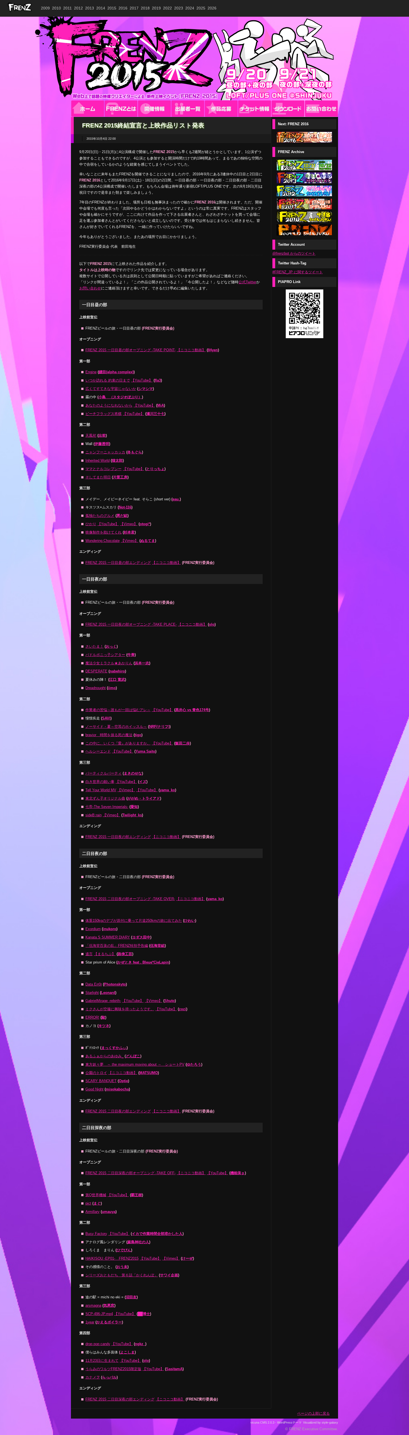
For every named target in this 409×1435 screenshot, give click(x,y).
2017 (134, 8)
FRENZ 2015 (204, 58)
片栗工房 (120, 477)
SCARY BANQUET (101, 1081)
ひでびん (124, 1250)
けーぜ (187, 1258)
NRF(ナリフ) (159, 726)
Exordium (93, 929)
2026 (212, 8)
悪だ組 (122, 515)
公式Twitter (247, 282)
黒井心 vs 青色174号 (192, 710)
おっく (111, 646)
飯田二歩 (182, 743)
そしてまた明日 (98, 477)
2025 (200, 8)
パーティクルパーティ (103, 773)
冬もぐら (134, 452)
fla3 (158, 380)
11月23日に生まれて (102, 1360)
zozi (182, 1009)
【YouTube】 (141, 380)
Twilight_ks (132, 815)
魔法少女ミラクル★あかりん (108, 663)
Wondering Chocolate (102, 541)
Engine (91, 372)
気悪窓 (109, 1305)
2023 (178, 8)
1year (89, 1322)
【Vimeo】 (128, 524)
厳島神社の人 (138, 1242)
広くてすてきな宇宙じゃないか (110, 389)
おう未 (122, 1267)
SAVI (106, 718)
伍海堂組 (157, 945)
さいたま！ (94, 646)
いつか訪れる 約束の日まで (107, 380)
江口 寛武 (117, 679)
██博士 (144, 1314)
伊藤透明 (102, 444)
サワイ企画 (169, 1275)
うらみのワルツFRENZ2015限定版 (113, 1369)
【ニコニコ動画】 (191, 350)
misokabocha (117, 1089)
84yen (213, 350)
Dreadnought (95, 688)
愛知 (134, 807)
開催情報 (154, 108)
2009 (45, 8)
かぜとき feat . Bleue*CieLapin (143, 962)
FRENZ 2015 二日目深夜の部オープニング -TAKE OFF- (130, 1173)
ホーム (87, 108)
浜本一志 (142, 663)
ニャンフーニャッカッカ (105, 452)
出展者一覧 (187, 108)
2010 (56, 8)
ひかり (90, 524)
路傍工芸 (125, 954)
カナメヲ (92, 1377)
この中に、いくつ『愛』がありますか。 (118, 743)
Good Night (94, 1089)
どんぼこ (133, 1056)
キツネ (103, 1026)
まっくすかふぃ (114, 1048)
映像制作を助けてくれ (103, 532)
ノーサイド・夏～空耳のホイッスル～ (116, 726)
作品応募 (221, 108)
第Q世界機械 (95, 1195)
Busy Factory (96, 1234)
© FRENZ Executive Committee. (311, 1429)
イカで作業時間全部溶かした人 (157, 1234)
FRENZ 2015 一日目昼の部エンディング (118, 563)
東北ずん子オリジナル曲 (105, 798)
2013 (89, 8)
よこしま (127, 1352)
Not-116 (125, 507)
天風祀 (90, 435)
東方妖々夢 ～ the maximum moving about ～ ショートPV (134, 1064)
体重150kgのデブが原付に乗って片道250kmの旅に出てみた (133, 920)
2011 (67, 8)
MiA (160, 405)
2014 (100, 8)
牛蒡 (131, 655)
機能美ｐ (237, 1173)
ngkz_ (140, 1344)
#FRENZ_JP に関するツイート (297, 272)
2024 (189, 8)
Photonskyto (115, 984)
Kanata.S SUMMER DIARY (107, 937)
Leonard (108, 993)
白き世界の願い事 (99, 782)
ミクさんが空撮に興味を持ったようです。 (119, 1009)
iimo (112, 688)
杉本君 (129, 532)
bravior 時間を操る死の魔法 (108, 735)
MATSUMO (148, 1073)
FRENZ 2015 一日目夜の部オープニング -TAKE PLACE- (131, 624)
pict (88, 1203)
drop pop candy (97, 1344)
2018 (145, 8)
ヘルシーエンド (98, 751)
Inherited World (97, 460)
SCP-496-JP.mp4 (99, 1314)
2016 (123, 8)
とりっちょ (155, 469)
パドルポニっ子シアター (105, 655)
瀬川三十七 (155, 414)
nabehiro (117, 671)
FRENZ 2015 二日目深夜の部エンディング (119, 1399)
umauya (108, 1212)
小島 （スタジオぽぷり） (120, 397)
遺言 (89, 954)
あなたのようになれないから (108, 405)
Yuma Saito (145, 751)
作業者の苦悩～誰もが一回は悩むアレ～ (118, 710)
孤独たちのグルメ (99, 515)
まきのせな (133, 773)
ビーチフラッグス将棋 (103, 414)
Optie (123, 1081)
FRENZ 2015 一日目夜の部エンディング (118, 837)
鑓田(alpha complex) (116, 372)
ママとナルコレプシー (103, 469)
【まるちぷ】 (104, 954)
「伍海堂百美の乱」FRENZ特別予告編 (116, 945)
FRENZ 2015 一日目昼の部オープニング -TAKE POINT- (130, 350)
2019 (156, 8)
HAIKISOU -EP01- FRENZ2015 (112, 1258)
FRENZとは (121, 108)
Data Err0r (93, 984)
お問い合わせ (321, 108)
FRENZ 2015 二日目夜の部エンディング (118, 1111)
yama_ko (167, 790)
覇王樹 (136, 1195)
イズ (142, 782)
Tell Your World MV (100, 790)
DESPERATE (96, 671)
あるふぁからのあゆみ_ (104, 1056)
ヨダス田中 (141, 937)
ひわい (189, 920)
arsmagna (93, 1305)
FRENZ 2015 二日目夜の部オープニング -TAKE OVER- (130, 899)
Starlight (92, 993)
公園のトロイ (96, 1073)
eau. (176, 499)
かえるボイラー (109, 1322)
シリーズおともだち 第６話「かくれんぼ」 (121, 1275)
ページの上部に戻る (313, 1413)
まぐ (97, 1203)
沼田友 (131, 1297)
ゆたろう (194, 1064)
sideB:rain (93, 815)
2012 (78, 8)
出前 (102, 435)
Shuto (169, 1001)
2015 (111, 8)
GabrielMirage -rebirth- (103, 1001)
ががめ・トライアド (143, 798)
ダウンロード (288, 108)
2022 (167, 8)
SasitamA (174, 1369)
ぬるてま (148, 541)
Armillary (92, 1212)
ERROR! (92, 1017)
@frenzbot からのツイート (294, 253)
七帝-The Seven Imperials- (106, 807)
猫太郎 (117, 460)
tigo (138, 735)
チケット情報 (254, 108)
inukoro (109, 929)
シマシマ (145, 389)
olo (212, 624)
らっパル (109, 1377)
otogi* (145, 524)
